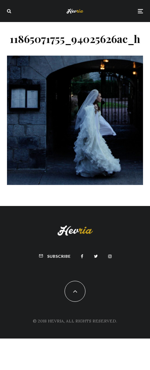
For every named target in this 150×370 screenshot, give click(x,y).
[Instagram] (110, 256)
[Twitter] (96, 256)
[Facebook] (82, 256)
